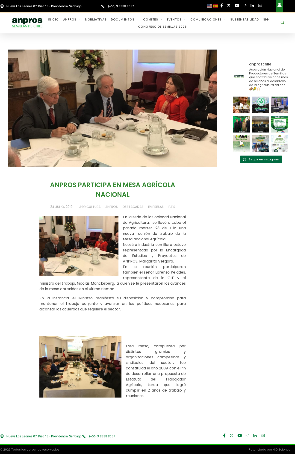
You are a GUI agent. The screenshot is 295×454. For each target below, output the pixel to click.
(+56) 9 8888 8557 (120, 6)
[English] (210, 6)
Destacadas (133, 206)
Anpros (111, 206)
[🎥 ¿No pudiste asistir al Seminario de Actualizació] (279, 124)
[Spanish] (216, 6)
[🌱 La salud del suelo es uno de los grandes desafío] (260, 105)
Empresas (156, 206)
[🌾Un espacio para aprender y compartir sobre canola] (260, 143)
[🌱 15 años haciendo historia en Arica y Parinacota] (241, 143)
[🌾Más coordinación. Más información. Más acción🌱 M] (260, 124)
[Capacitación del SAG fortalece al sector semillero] (279, 105)
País (171, 206)
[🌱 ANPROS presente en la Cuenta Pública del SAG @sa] (241, 124)
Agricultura (89, 206)
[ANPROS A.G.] (27, 22)
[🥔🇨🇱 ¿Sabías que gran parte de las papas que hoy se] (241, 105)
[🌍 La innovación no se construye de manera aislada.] (279, 143)
